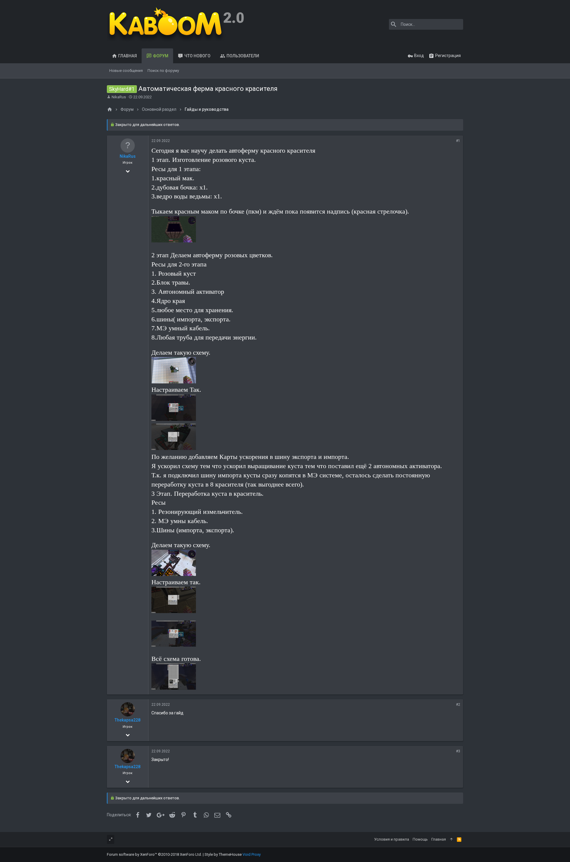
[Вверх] (451, 839)
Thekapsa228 (127, 720)
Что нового (197, 55)
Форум (160, 55)
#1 (458, 141)
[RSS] (459, 839)
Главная (127, 55)
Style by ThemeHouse (223, 854)
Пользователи (243, 55)
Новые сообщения (126, 70)
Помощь (420, 839)
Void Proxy (252, 854)
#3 (458, 751)
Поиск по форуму (163, 70)
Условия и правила (391, 839)
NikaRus (119, 97)
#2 (458, 704)
